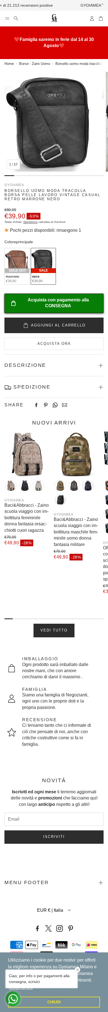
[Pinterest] (45, 405)
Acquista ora (54, 344)
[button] (7, 18)
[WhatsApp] (55, 405)
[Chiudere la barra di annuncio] (102, 4)
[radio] (17, 266)
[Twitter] (48, 928)
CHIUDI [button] (54, 1002)
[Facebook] (36, 405)
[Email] (64, 405)
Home (9, 64)
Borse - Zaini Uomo (34, 64)
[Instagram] (59, 928)
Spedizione (30, 221)
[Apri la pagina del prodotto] (26, 453)
